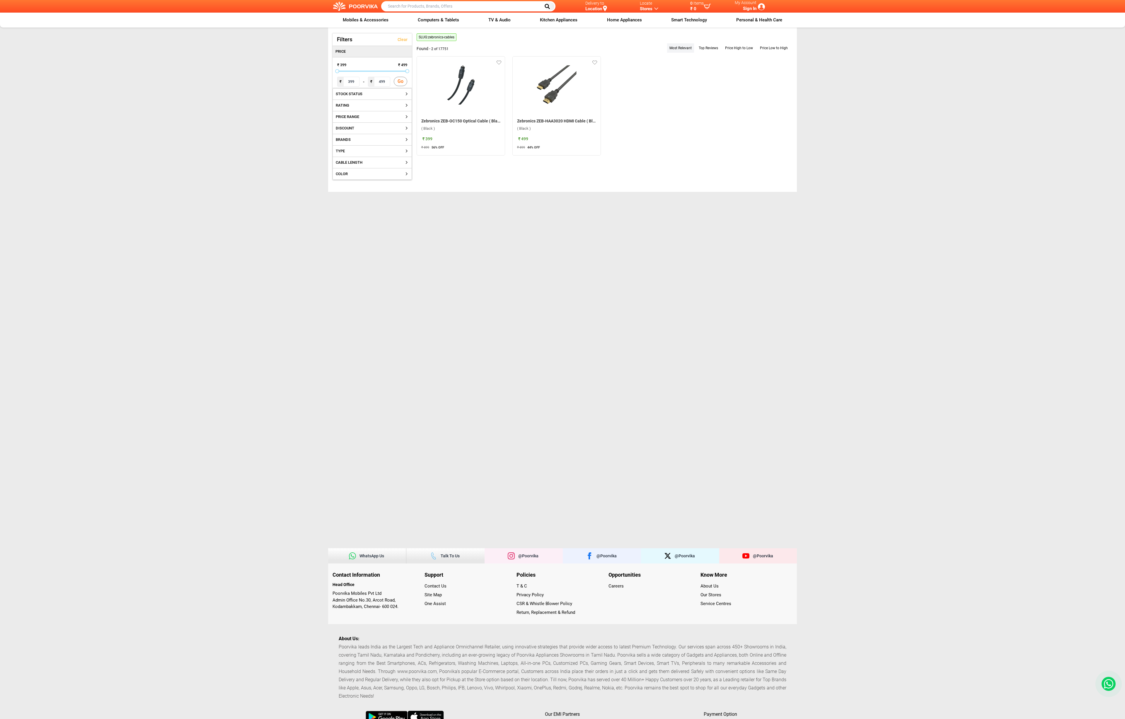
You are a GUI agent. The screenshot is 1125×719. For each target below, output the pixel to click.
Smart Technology (689, 20)
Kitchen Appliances (558, 20)
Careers (616, 586)
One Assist (435, 603)
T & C (522, 586)
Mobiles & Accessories (365, 20)
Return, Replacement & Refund (546, 612)
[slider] (337, 71)
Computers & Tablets (438, 20)
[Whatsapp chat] (1107, 684)
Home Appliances (624, 20)
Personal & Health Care (759, 20)
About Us (709, 586)
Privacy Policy (530, 594)
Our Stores (710, 594)
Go (400, 81)
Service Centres (715, 603)
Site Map (433, 594)
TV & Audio (499, 20)
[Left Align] (549, 6)
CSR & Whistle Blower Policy (544, 603)
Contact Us (435, 586)
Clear (403, 39)
